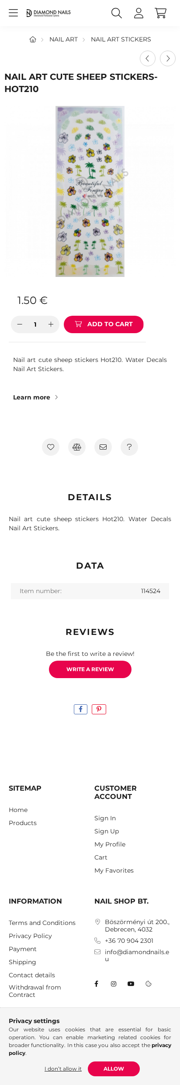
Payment (23, 949)
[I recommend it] (103, 447)
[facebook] (80, 709)
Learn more (31, 397)
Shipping (22, 962)
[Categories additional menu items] (13, 13)
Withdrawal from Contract (35, 991)
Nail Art (63, 39)
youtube (131, 984)
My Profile (109, 844)
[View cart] (160, 13)
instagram (113, 984)
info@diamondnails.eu (137, 956)
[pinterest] (99, 709)
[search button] (116, 13)
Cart (100, 857)
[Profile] (138, 13)
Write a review (90, 669)
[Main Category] (32, 39)
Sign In (105, 818)
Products (23, 823)
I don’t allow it (63, 1068)
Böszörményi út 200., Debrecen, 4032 (137, 925)
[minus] (19, 324)
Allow (114, 1068)
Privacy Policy (30, 936)
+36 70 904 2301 (129, 941)
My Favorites (114, 870)
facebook (96, 984)
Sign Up (106, 831)
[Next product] (168, 58)
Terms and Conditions (42, 923)
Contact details (32, 975)
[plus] (50, 324)
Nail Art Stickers (121, 39)
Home (18, 810)
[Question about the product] (129, 447)
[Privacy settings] (148, 984)
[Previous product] (148, 58)
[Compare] (77, 447)
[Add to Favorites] (50, 447)
